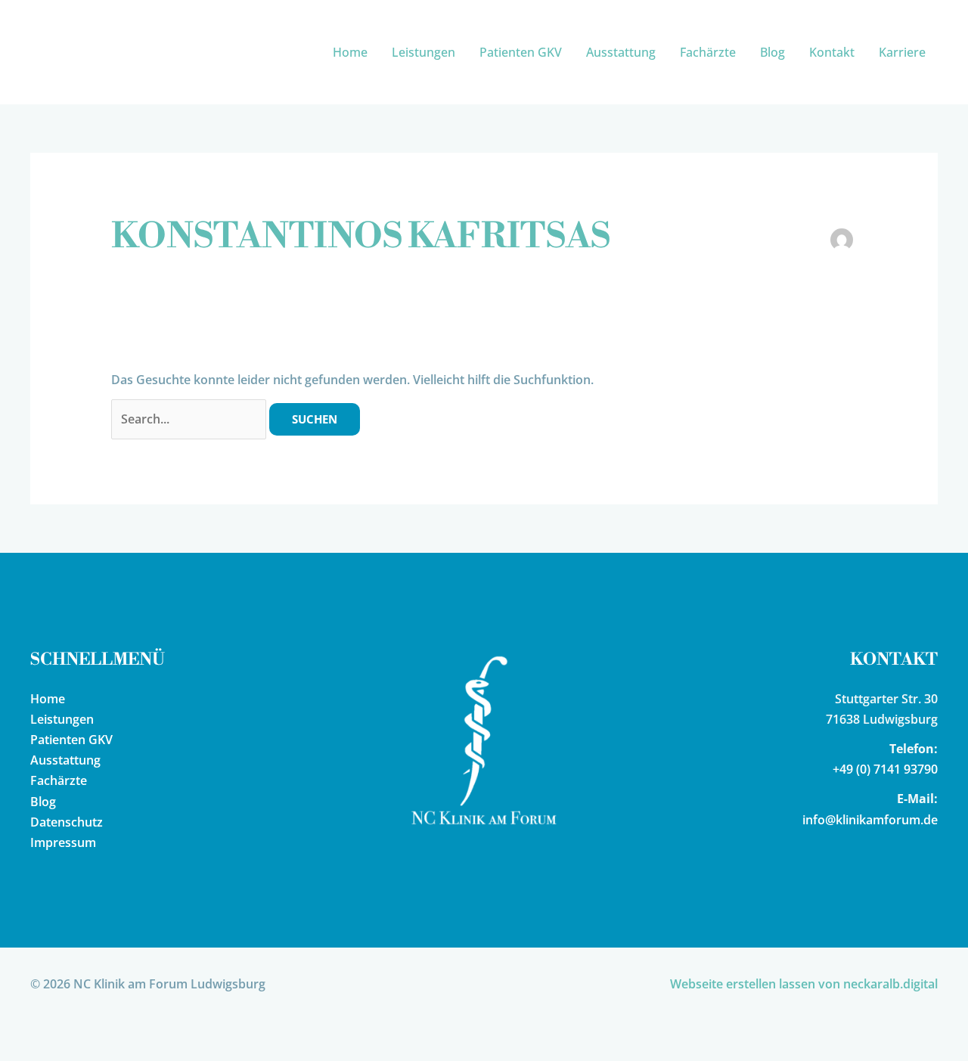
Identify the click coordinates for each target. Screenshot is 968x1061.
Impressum (63, 842)
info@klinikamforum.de (870, 819)
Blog (772, 52)
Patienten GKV (520, 52)
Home (350, 52)
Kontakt (832, 52)
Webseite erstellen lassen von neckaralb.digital (804, 984)
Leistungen (423, 52)
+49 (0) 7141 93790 (885, 769)
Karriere (902, 52)
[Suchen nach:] (190, 419)
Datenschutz (66, 822)
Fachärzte (708, 52)
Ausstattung (621, 52)
